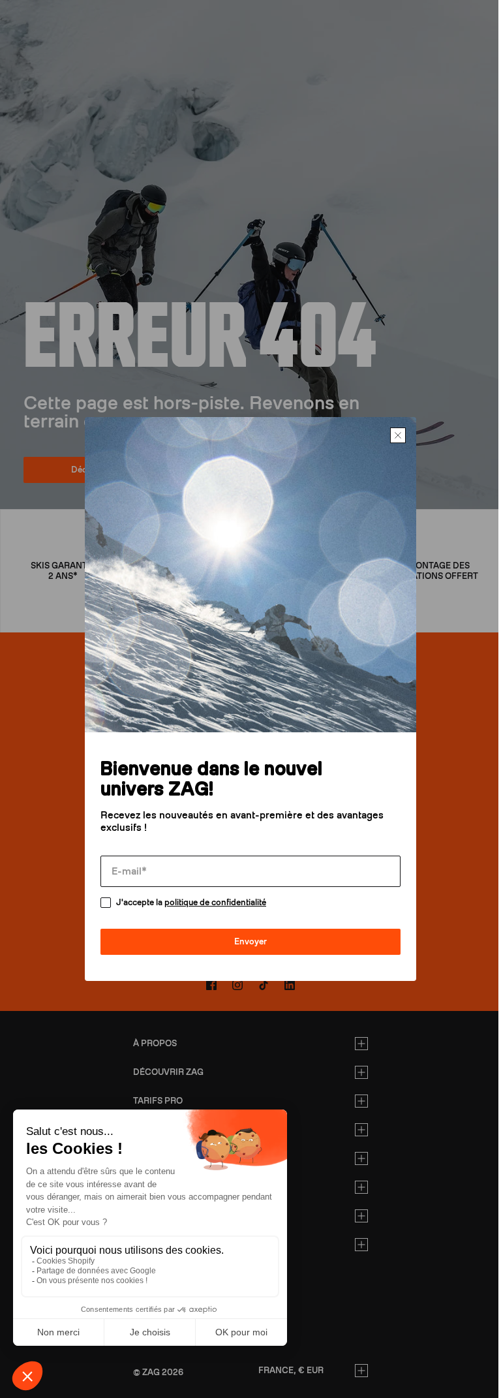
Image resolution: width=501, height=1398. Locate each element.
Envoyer (246, 951)
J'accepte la (176, 912)
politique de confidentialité (200, 912)
